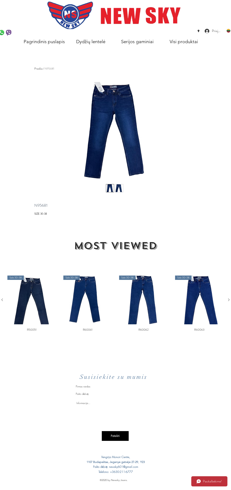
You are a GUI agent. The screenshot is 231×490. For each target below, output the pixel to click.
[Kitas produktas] (229, 300)
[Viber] (8, 32)
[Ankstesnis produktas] (2, 300)
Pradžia (38, 68)
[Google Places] (198, 31)
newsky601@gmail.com (123, 467)
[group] (115, 303)
